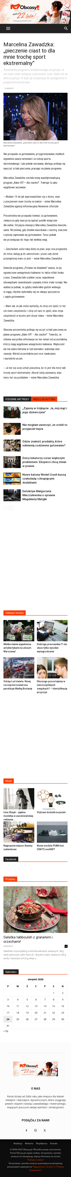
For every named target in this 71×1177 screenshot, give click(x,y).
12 (27, 1006)
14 (45, 1006)
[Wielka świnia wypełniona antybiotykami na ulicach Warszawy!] (18, 630)
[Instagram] (35, 1130)
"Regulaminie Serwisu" (43, 1166)
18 (17, 1012)
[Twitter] (44, 1130)
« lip (5, 1031)
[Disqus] (35, 562)
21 (45, 1012)
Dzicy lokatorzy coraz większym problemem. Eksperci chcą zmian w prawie (44, 462)
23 (62, 1012)
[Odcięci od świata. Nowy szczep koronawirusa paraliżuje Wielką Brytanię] (18, 667)
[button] (8, 28)
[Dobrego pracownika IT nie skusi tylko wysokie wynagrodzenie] (52, 630)
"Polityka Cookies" (35, 1159)
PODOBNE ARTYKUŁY (17, 399)
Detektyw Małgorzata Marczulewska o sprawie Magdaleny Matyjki (38, 495)
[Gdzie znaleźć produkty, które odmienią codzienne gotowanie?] (12, 445)
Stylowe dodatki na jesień (51, 812)
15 (53, 1006)
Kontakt (53, 1143)
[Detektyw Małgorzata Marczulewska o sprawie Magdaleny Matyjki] (12, 495)
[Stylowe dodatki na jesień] (52, 798)
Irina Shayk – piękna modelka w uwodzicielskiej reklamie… (18, 816)
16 (62, 1006)
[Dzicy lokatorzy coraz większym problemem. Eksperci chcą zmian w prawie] (12, 462)
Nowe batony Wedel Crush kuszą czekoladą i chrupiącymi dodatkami (44, 478)
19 (27, 1012)
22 (53, 1012)
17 (8, 1012)
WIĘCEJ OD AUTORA (44, 399)
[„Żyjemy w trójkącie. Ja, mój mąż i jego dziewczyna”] (12, 412)
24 (8, 1019)
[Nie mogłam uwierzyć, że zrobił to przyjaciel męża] (12, 429)
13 (36, 1006)
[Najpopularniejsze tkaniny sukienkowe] (18, 832)
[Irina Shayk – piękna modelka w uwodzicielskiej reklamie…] (18, 798)
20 (36, 1012)
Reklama (29, 1143)
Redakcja (18, 1143)
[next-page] (11, 508)
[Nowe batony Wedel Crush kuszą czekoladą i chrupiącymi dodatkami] (12, 479)
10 (8, 1006)
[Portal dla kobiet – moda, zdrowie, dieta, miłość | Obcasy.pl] (35, 12)
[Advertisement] (35, 735)
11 (17, 1006)
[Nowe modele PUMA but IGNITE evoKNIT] (52, 832)
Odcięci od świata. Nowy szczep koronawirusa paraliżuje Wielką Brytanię (17, 685)
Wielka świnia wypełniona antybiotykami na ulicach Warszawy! (17, 648)
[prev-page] (5, 508)
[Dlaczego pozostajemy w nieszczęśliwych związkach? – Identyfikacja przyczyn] (52, 667)
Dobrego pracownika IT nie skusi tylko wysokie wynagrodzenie (52, 648)
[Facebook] (26, 1130)
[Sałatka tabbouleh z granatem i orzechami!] (35, 909)
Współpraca (41, 1143)
